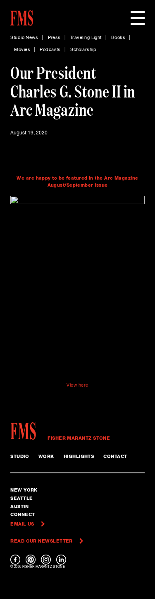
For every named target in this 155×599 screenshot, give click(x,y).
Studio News (24, 37)
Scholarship (83, 49)
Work (46, 456)
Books (118, 37)
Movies (22, 49)
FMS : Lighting (21, 18)
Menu (138, 18)
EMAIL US (22, 524)
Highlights (79, 456)
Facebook (15, 560)
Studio (19, 456)
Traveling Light (86, 37)
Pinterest (31, 560)
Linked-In (61, 560)
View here (77, 385)
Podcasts (50, 49)
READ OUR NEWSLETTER (41, 541)
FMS (25, 431)
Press (54, 37)
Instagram (46, 560)
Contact (115, 456)
